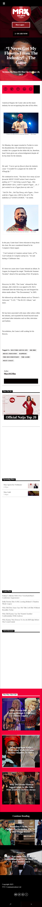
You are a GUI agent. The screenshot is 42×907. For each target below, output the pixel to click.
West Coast (8, 360)
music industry (10, 353)
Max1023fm (19, 72)
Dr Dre (33, 350)
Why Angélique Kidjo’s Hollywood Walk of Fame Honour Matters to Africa (21, 750)
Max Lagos (20, 25)
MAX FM (7, 727)
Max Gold (7, 492)
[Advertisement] (21, 452)
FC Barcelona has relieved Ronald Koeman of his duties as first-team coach (21, 859)
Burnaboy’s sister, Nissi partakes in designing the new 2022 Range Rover (21, 829)
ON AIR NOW (21, 34)
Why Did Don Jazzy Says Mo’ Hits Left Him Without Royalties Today (21, 609)
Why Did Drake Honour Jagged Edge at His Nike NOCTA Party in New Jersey (21, 787)
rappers (23, 353)
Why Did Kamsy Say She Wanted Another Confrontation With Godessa (17, 615)
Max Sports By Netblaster (13, 485)
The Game (25, 357)
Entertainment (21, 45)
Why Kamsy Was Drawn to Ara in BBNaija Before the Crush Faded (20, 621)
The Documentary (11, 357)
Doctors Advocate (19, 350)
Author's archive (21, 381)
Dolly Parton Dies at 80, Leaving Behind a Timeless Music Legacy (20, 603)
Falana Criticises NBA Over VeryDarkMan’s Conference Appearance (18, 597)
